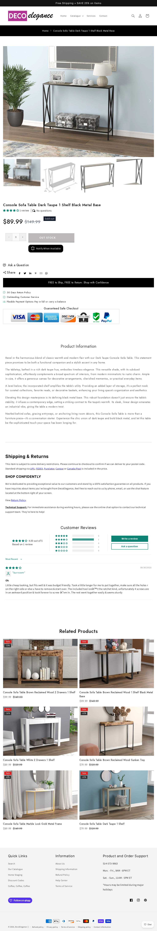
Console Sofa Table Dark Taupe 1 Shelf (101, 824)
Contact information (102, 927)
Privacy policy (52, 927)
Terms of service (68, 927)
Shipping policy (84, 927)
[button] (76, 15)
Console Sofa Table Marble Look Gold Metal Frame (32, 824)
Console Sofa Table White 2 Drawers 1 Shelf (28, 760)
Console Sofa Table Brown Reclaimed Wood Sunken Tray (112, 760)
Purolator (49, 468)
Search (11, 863)
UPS (32, 468)
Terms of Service (64, 886)
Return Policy (18, 500)
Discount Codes (16, 880)
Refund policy (38, 927)
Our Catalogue (15, 869)
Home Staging (15, 874)
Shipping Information (67, 869)
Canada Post (74, 468)
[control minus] (9, 237)
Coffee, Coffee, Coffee (19, 886)
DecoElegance (21, 927)
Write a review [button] (130, 538)
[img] (13, 567)
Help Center (62, 880)
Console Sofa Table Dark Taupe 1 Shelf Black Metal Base (84, 30)
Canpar (60, 468)
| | (28, 927)
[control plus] (22, 237)
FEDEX (39, 468)
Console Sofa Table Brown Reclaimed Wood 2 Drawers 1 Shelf (39, 692)
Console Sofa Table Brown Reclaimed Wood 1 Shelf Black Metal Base (116, 694)
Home (45, 30)
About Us (60, 863)
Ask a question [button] (129, 546)
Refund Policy (63, 874)
